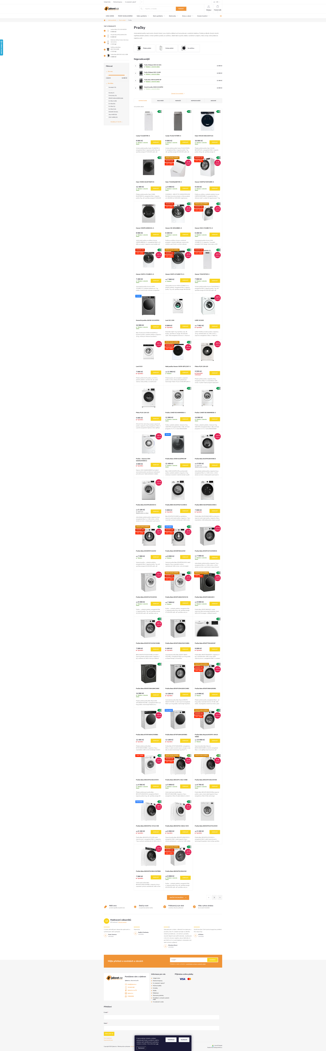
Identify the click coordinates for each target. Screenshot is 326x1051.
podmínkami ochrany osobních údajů (196, 964)
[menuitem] (110, 16)
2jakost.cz (130, 993)
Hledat (181, 9)
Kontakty (155, 988)
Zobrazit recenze (122, 922)
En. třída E (112, 106)
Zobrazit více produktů (177, 93)
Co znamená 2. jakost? (130, 2)
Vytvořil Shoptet (218, 1045)
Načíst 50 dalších (177, 897)
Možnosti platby (157, 985)
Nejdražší (178, 100)
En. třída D (112, 109)
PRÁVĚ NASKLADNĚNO (116, 98)
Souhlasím (184, 1040)
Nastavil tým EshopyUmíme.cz (214, 1047)
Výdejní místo (107, 2)
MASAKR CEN (113, 112)
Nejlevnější (160, 100)
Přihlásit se (109, 1034)
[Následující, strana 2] (214, 897)
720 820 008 (131, 987)
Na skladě (112, 87)
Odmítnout (171, 1040)
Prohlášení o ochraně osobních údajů (161, 998)
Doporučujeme (143, 100)
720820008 (131, 996)
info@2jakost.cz (132, 984)
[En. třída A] (148, 121)
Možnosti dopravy (117, 2)
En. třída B (112, 103)
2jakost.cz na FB (132, 990)
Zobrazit (156, 142)
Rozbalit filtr (116, 122)
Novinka (111, 93)
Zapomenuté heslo (108, 1040)
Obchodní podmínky (158, 995)
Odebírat (212, 960)
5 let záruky (112, 95)
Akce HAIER (113, 114)
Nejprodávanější (195, 100)
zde (157, 1044)
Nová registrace (108, 1038)
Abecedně (213, 100)
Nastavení (141, 1048)
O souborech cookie (158, 1002)
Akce (110, 90)
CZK (217, 2)
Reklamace (156, 993)
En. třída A (112, 101)
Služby (154, 990)
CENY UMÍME (113, 117)
